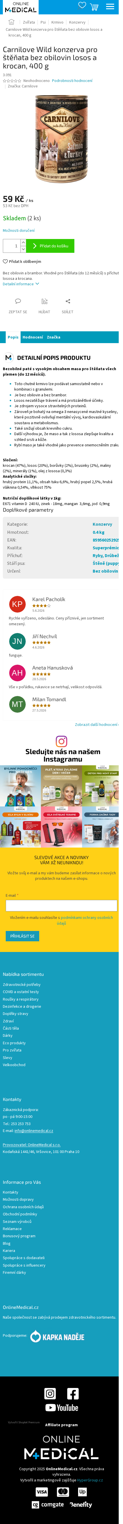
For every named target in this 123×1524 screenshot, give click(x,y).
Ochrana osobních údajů (23, 1207)
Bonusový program (19, 1236)
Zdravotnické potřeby (22, 985)
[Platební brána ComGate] (61, 1497)
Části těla (11, 1028)
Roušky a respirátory (21, 999)
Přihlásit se (22, 936)
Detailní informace (18, 284)
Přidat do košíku (54, 245)
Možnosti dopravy (18, 1199)
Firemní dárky (14, 1273)
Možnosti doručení (19, 231)
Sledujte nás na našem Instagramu (62, 755)
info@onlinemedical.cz (34, 1131)
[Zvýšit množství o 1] (23, 242)
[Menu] (110, 7)
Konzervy (102, 524)
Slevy (7, 1058)
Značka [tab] (53, 337)
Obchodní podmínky (20, 1214)
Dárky (8, 1036)
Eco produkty (14, 1043)
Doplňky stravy (15, 1014)
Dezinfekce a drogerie (22, 1006)
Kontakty (10, 1192)
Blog (7, 1243)
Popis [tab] (13, 337)
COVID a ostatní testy (21, 992)
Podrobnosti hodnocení (72, 81)
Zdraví (8, 1021)
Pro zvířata (12, 1050)
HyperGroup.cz (90, 1480)
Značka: (23, 86)
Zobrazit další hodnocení (96, 725)
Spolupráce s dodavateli (24, 1258)
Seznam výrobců (17, 1222)
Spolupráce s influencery (24, 1265)
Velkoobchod (14, 1065)
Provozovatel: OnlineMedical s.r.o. (32, 1145)
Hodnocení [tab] (33, 337)
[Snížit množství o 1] (23, 249)
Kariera (9, 1251)
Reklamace (12, 1229)
